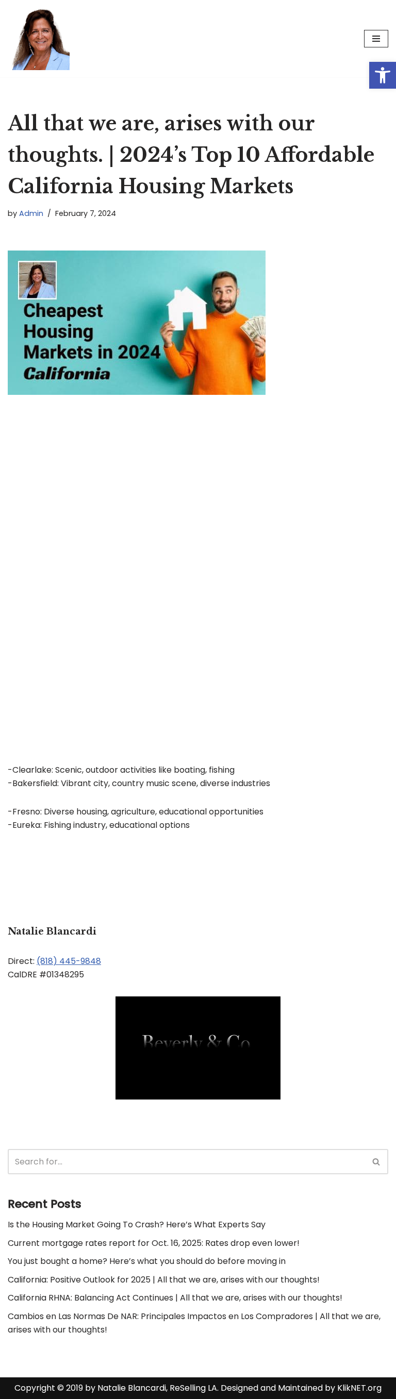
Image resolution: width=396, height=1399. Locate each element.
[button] (382, 75)
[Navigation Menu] (376, 38)
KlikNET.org (359, 1388)
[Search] (376, 1161)
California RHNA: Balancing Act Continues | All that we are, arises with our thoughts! (175, 1298)
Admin (31, 213)
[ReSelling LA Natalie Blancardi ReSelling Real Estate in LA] (39, 38)
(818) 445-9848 (69, 961)
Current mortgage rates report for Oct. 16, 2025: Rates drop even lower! (154, 1243)
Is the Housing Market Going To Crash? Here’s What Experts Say (137, 1224)
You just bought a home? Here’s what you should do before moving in (147, 1261)
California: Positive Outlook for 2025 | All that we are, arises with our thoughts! (164, 1280)
